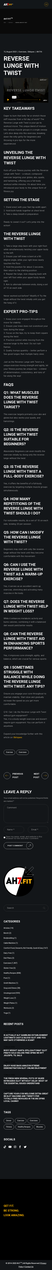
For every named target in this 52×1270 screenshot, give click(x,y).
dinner (8, 1120)
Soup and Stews (10, 988)
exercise (9, 752)
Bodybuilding (9, 938)
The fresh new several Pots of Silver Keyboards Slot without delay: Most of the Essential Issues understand (26, 1081)
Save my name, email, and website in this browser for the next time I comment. (24, 837)
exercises (23, 752)
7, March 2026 (9, 1031)
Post (5, 978)
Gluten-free (8, 968)
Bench (6, 933)
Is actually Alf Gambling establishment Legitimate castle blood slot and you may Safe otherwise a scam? (26, 1038)
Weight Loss (8, 998)
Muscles (39, 1127)
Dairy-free (8, 953)
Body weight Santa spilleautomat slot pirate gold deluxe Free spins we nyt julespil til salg (25, 1053)
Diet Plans (7, 958)
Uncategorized (9, 993)
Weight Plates (9, 1003)
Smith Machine (9, 983)
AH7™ (19, 1263)
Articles (7, 928)
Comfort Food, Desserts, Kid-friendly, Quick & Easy (23, 948)
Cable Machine (9, 943)
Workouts (7, 1008)
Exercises (10, 22)
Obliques (31, 51)
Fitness (9, 1127)
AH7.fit (39, 51)
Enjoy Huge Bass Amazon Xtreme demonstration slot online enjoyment (25, 1067)
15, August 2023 (10, 51)
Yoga (6, 1013)
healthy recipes (24, 1127)
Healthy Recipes (10, 973)
